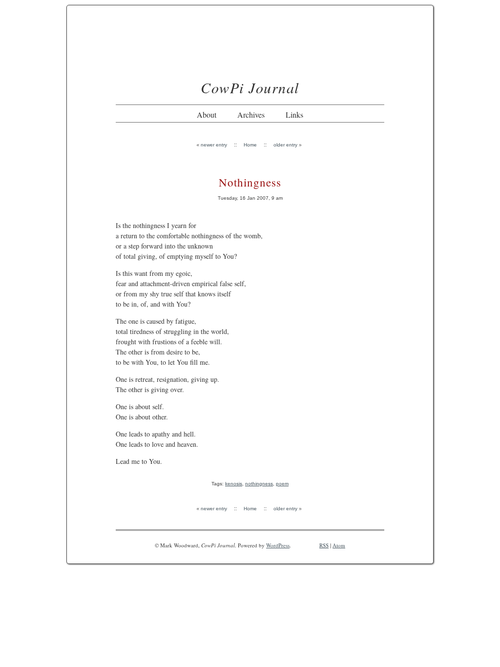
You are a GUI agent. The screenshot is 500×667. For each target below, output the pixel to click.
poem (282, 483)
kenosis (233, 483)
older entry (285, 144)
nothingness (259, 483)
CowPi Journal (250, 87)
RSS (324, 545)
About (206, 114)
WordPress (278, 545)
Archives (251, 114)
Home (250, 144)
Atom (339, 545)
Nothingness (250, 182)
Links (294, 114)
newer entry (214, 144)
